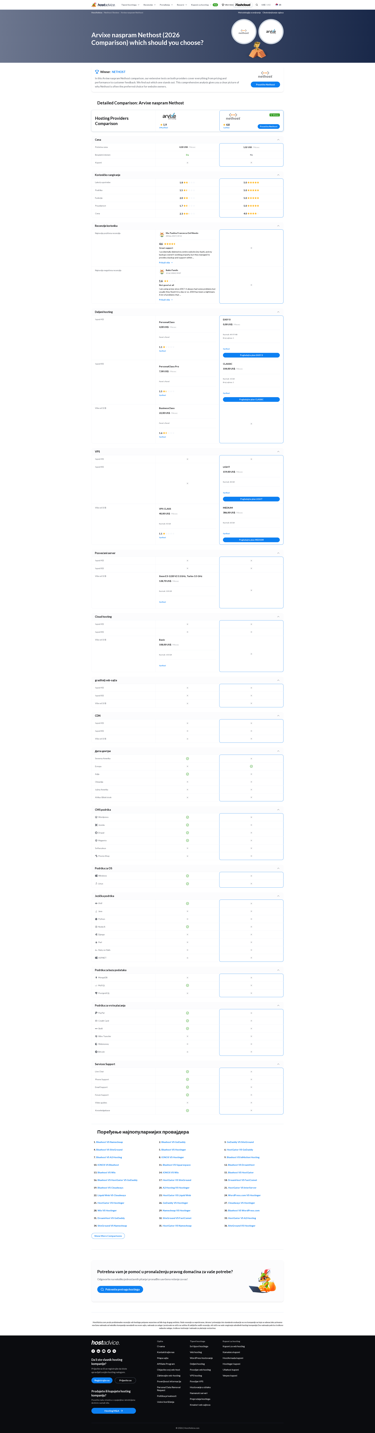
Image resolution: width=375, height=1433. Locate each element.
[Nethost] (265, 74)
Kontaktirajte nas (165, 1352)
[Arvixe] (169, 116)
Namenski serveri (198, 1393)
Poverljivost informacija (169, 1381)
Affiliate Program (166, 1363)
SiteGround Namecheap (112, 1225)
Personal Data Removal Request (168, 1388)
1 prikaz (226, 127)
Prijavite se (125, 1380)
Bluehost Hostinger (173, 1149)
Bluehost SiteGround (109, 1149)
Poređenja (165, 5)
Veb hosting (196, 1352)
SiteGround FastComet (177, 1218)
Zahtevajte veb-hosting (168, 1375)
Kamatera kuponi (231, 1352)
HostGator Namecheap (177, 1225)
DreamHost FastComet (242, 1180)
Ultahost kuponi (231, 1369)
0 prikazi (162, 351)
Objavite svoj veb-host (168, 1369)
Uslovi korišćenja (165, 1401)
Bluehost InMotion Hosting (243, 1157)
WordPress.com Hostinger (244, 1195)
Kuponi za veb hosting (234, 1346)
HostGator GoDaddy (240, 1149)
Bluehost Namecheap (109, 1142)
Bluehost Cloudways (110, 1187)
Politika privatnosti (166, 1396)
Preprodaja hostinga (200, 1398)
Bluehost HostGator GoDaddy (118, 1180)
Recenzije (148, 5)
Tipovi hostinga (129, 5)
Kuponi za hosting (204, 5)
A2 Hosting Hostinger (176, 1187)
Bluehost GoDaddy (173, 1142)
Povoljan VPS (196, 1381)
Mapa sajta (162, 1358)
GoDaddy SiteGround (240, 1142)
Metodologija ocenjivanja (249, 12)
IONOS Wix (171, 1172)
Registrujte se (102, 1380)
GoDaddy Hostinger (175, 1202)
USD (266, 5)
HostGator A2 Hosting (242, 1218)
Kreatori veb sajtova (200, 1404)
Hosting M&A (111, 1410)
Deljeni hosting (197, 1363)
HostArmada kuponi (233, 1358)
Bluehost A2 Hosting (109, 1157)
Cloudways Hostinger (241, 1202)
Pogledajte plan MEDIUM (251, 540)
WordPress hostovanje (201, 1358)
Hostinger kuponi (231, 1363)
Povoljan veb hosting (200, 1369)
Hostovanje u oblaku (200, 1387)
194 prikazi (163, 127)
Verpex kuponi (230, 1375)
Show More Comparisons (108, 1235)
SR (280, 5)
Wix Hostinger (107, 1210)
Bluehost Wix (107, 1172)
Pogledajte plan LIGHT (251, 499)
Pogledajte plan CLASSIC (251, 399)
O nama (161, 1346)
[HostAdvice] (103, 4)
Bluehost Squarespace (177, 1164)
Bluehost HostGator (241, 1172)
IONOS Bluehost (108, 1164)
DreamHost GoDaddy (111, 1218)
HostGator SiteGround (177, 1180)
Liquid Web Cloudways (112, 1195)
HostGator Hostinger (111, 1202)
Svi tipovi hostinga (199, 1346)
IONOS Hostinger (172, 1157)
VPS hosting (196, 1375)
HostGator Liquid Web (177, 1195)
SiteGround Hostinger (241, 1225)
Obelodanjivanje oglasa (273, 12)
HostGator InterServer (242, 1187)
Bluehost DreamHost (241, 1164)
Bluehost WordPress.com (244, 1210)
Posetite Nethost (265, 84)
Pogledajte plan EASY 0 (251, 355)
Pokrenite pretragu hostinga (122, 1289)
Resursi (180, 5)
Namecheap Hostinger (177, 1210)
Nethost (119, 72)
